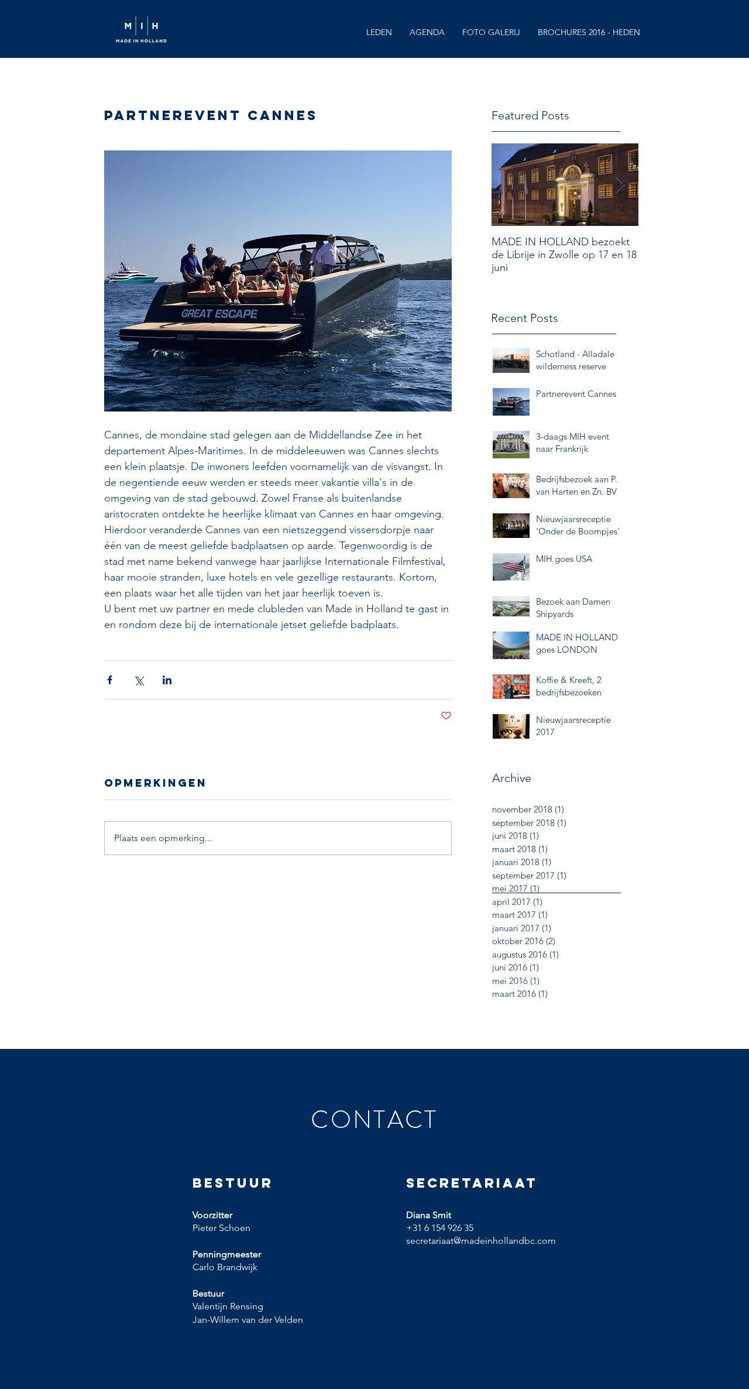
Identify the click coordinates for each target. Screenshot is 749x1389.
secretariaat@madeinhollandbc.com (481, 1240)
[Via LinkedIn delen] (167, 679)
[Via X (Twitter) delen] (138, 679)
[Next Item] (619, 185)
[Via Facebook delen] (109, 679)
